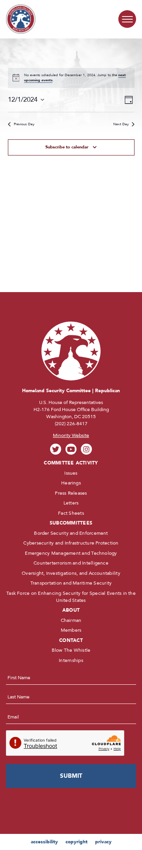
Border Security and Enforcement (71, 533)
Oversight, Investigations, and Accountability (71, 573)
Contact (71, 640)
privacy (103, 842)
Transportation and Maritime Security (71, 583)
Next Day (121, 124)
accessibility (44, 842)
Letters (71, 503)
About (71, 610)
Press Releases (71, 493)
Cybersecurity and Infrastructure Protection (70, 543)
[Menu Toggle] (127, 19)
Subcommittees (71, 523)
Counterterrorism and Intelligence (71, 563)
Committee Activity (71, 463)
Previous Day (24, 124)
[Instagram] (86, 449)
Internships (71, 660)
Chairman (71, 620)
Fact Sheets (71, 513)
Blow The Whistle (71, 650)
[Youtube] (71, 449)
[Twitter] (56, 449)
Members (71, 630)
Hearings (71, 483)
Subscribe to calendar (66, 147)
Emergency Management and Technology (71, 553)
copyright (76, 842)
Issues (70, 473)
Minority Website (71, 435)
